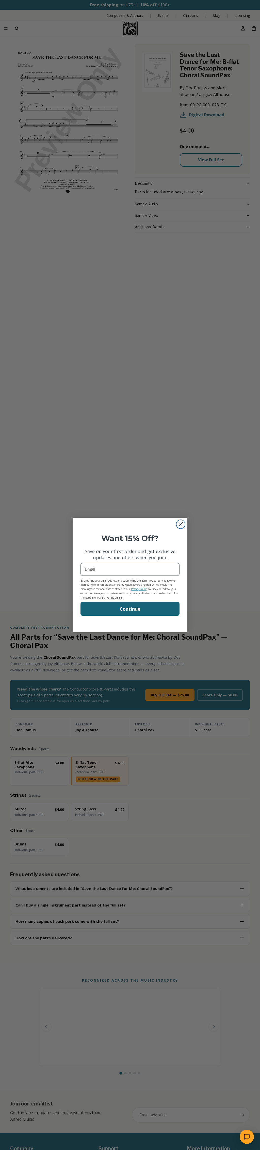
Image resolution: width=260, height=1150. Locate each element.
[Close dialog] (180, 524)
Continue (130, 609)
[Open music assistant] (247, 1137)
